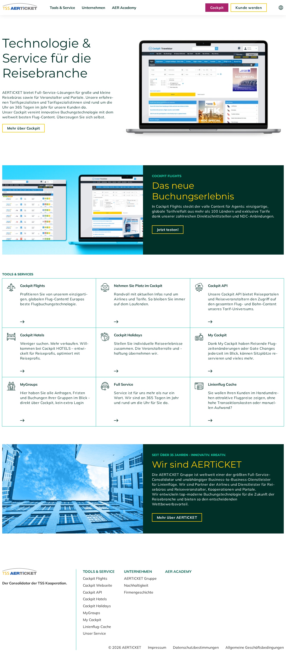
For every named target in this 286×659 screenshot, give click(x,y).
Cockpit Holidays (97, 606)
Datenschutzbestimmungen (196, 647)
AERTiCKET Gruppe (140, 578)
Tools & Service (62, 7)
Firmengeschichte (138, 592)
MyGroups (91, 613)
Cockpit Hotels (95, 599)
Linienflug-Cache (97, 626)
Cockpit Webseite (97, 585)
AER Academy (124, 7)
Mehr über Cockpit (23, 128)
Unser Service (94, 633)
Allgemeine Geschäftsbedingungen (254, 647)
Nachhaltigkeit (136, 585)
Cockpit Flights (95, 578)
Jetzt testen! (168, 229)
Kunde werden (249, 7)
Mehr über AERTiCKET (177, 517)
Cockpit (216, 7)
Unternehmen (93, 7)
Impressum (157, 647)
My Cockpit (92, 619)
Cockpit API (92, 592)
